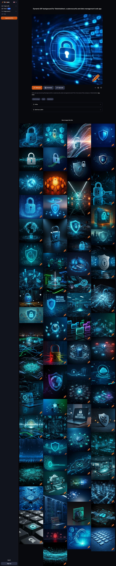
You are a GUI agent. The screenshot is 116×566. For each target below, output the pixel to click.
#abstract (50, 99)
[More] (95, 87)
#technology (36, 99)
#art (43, 99)
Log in (9, 560)
